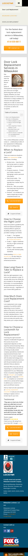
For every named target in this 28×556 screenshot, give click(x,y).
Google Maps (7, 516)
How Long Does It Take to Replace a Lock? (14, 126)
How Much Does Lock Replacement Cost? (13, 130)
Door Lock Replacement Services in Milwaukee (12, 118)
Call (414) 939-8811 (15, 201)
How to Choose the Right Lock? (14, 123)
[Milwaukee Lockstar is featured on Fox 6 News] (11, 542)
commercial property (15, 239)
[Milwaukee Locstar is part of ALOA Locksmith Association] (8, 467)
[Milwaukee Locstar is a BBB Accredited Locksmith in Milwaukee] (9, 458)
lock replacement (13, 157)
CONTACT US (15, 48)
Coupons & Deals (15, 214)
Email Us (15, 207)
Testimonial (13, 136)
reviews (20, 423)
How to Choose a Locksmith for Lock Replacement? (15, 133)
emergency (12, 375)
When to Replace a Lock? (14, 121)
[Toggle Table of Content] (20, 115)
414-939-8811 (14, 41)
